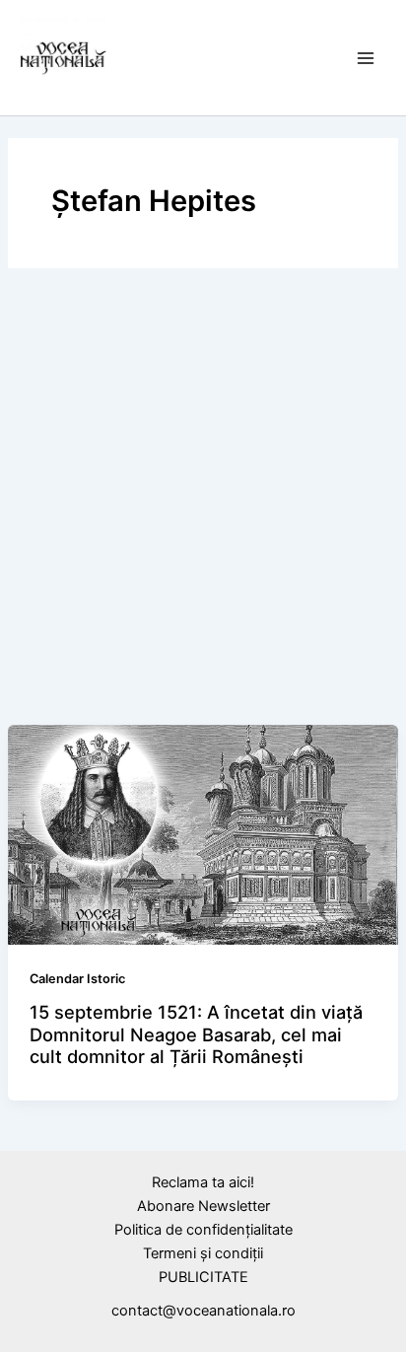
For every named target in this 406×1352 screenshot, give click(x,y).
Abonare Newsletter (203, 1206)
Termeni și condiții (203, 1253)
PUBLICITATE (203, 1277)
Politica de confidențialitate (203, 1230)
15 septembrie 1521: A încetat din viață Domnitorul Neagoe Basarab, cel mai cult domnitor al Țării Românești (196, 1034)
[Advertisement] (203, 501)
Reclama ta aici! (203, 1182)
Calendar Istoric (77, 978)
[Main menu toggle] (365, 58)
